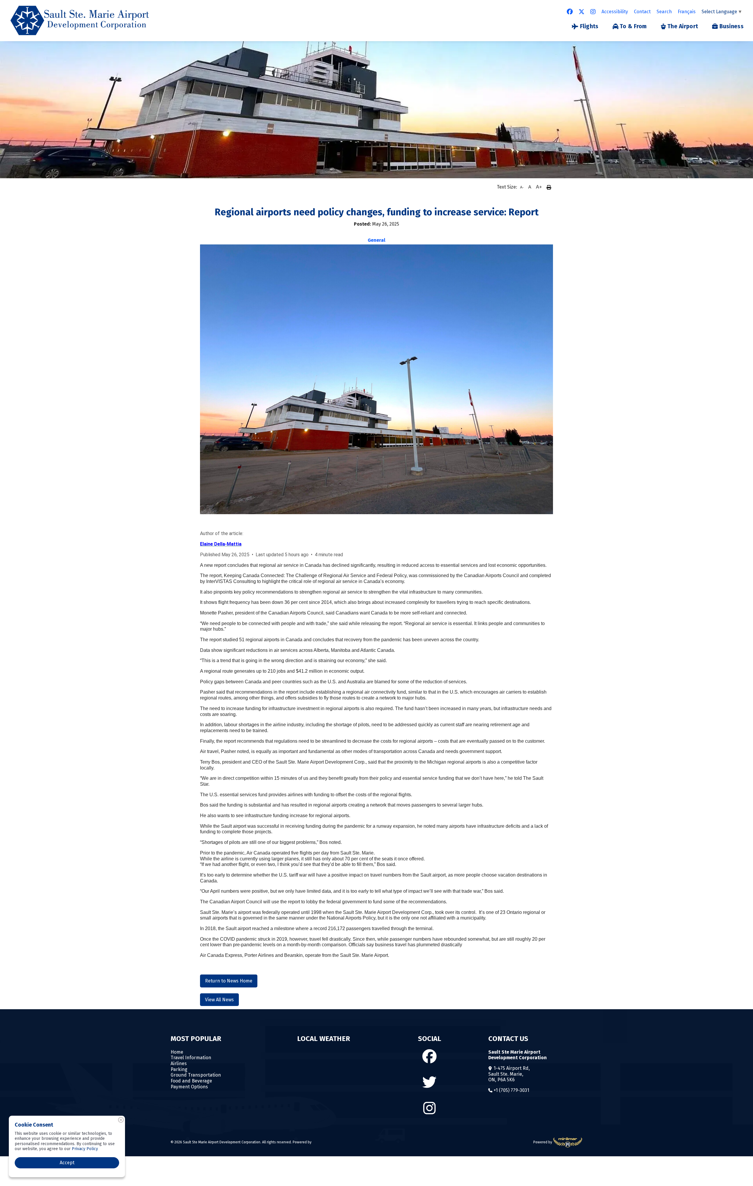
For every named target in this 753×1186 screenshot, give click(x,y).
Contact (642, 11)
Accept (67, 1162)
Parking (179, 1069)
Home (177, 1052)
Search (664, 11)
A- (522, 187)
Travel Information (191, 1057)
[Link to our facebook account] (570, 12)
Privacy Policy (85, 1148)
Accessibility (615, 11)
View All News (219, 999)
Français (687, 11)
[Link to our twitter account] (581, 12)
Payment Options (189, 1087)
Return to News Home (228, 981)
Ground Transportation (196, 1075)
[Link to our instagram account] (593, 12)
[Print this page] (549, 187)
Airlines (179, 1063)
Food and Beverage (191, 1081)
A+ (539, 186)
